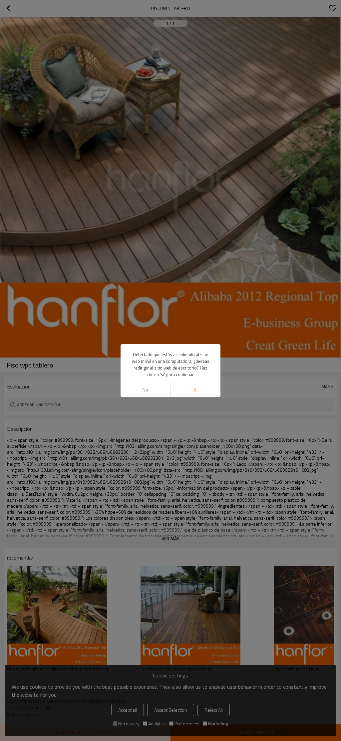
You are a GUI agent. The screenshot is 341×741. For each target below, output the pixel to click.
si (195, 389)
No (145, 389)
